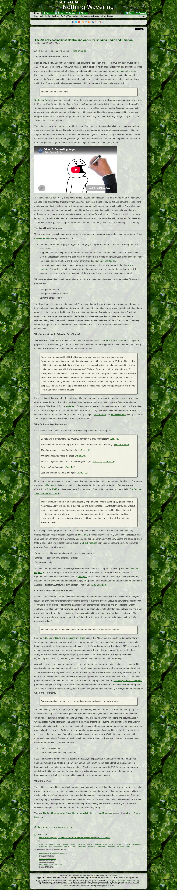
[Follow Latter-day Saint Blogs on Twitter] (76, 22)
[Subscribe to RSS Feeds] (83, 22)
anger (41, 844)
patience (66, 846)
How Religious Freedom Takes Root (50, 864)
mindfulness (58, 846)
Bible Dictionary (118, 415)
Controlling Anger (42, 100)
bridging (51, 844)
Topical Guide (100, 415)
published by (52, 638)
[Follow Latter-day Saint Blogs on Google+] (80, 22)
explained (70, 406)
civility (58, 844)
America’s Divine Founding (47, 859)
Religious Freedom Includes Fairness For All (53, 853)
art (46, 844)
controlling (65, 844)
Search (143, 16)
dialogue (73, 844)
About (83, 13)
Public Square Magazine (48, 838)
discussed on (75, 638)
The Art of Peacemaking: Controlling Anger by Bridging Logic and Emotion (87, 16)
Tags (48, 13)
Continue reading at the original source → (53, 827)
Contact (71, 13)
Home (36, 13)
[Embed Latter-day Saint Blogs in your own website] (103, 22)
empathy (112, 844)
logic (50, 846)
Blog (130, 13)
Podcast (142, 13)
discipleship (81, 844)
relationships (111, 846)
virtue (128, 846)
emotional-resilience (101, 844)
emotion (89, 844)
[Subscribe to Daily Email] (86, 22)
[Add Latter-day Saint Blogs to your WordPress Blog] (93, 22)
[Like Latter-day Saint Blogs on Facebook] (73, 22)
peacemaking (82, 846)
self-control (120, 846)
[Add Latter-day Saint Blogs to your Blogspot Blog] (90, 22)
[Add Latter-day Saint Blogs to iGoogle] (100, 22)
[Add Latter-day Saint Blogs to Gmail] (96, 22)
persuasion (91, 846)
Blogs (60, 13)
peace (74, 846)
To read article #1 (78, 51)
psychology (101, 846)
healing (128, 844)
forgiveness (120, 844)
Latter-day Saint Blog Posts (50, 16)
